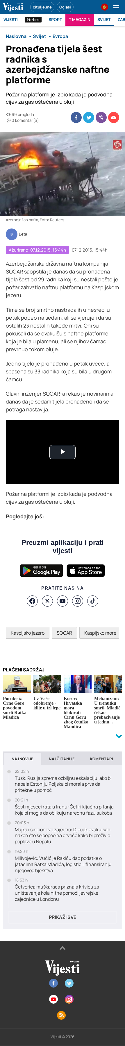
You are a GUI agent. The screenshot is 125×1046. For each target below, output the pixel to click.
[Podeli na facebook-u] (76, 117)
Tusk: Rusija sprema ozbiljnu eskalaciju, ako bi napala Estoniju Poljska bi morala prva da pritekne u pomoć (63, 784)
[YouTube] (62, 601)
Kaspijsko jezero (27, 633)
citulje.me (42, 7)
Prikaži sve (62, 917)
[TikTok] (92, 601)
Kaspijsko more (100, 633)
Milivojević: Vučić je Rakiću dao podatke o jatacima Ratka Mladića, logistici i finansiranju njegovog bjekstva (63, 864)
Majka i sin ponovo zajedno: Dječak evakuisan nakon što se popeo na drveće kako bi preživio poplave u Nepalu (62, 836)
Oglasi (65, 7)
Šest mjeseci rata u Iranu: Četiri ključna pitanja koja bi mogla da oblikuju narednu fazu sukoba (64, 810)
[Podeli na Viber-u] (101, 117)
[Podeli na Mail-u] (113, 117)
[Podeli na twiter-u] (88, 117)
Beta (23, 234)
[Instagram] (77, 601)
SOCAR (64, 633)
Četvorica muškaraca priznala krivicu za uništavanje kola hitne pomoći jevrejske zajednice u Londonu (57, 893)
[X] (47, 601)
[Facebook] (32, 601)
